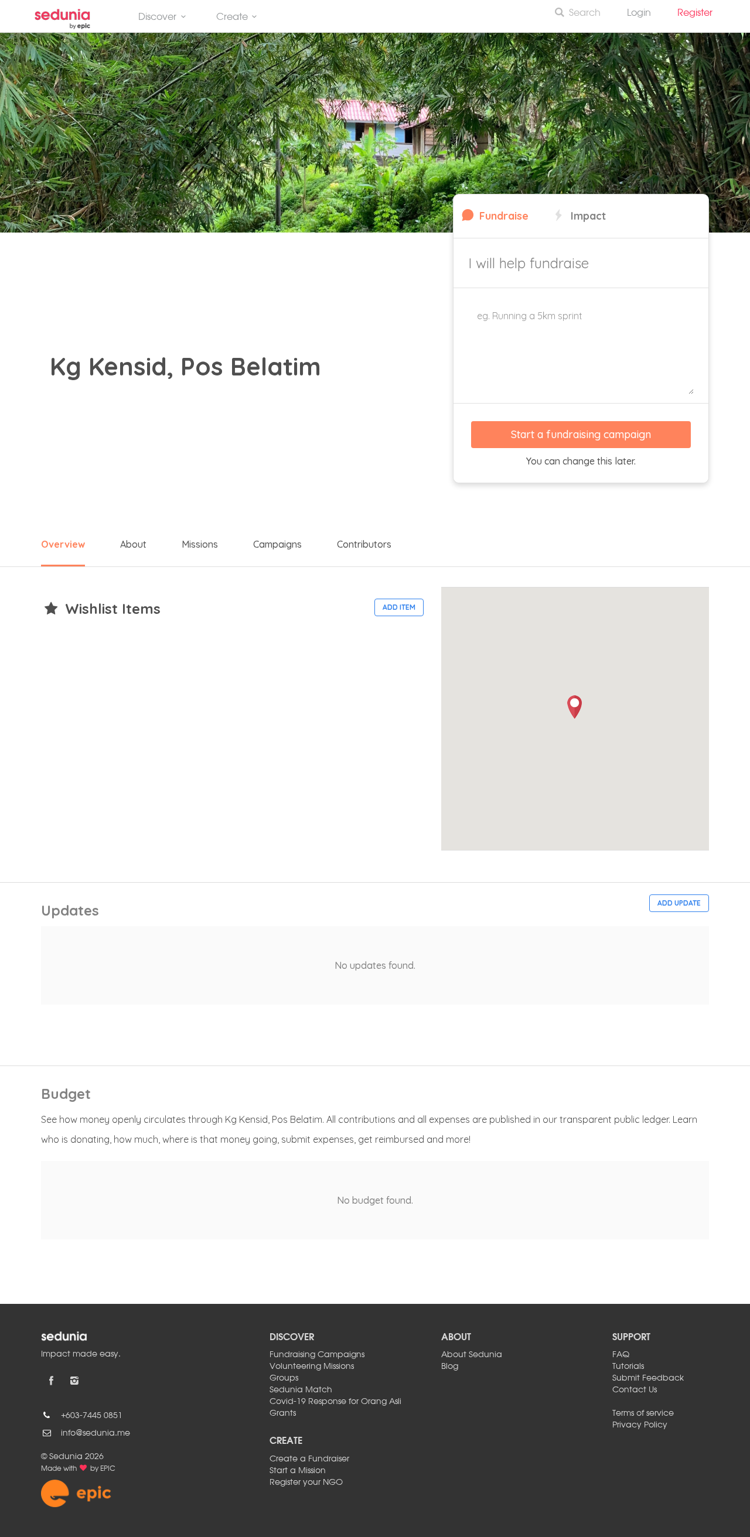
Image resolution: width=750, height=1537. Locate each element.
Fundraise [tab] (502, 216)
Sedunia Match (301, 1390)
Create (232, 17)
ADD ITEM (399, 607)
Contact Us (634, 1390)
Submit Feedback (648, 1378)
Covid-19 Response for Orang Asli (335, 1402)
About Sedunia (471, 1355)
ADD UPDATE (679, 903)
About (133, 544)
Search (585, 13)
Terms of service (643, 1413)
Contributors (364, 544)
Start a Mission (298, 1471)
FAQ (620, 1355)
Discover (157, 17)
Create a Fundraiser (309, 1459)
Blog (449, 1366)
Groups (284, 1378)
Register (699, 13)
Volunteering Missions (312, 1366)
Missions (200, 544)
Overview (63, 544)
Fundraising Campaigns (317, 1355)
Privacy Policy (639, 1425)
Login (639, 13)
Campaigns (277, 544)
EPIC (107, 1469)
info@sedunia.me (95, 1433)
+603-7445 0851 (91, 1416)
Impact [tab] (587, 216)
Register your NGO (306, 1482)
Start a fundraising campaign (581, 434)
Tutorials (628, 1366)
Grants (283, 1413)
